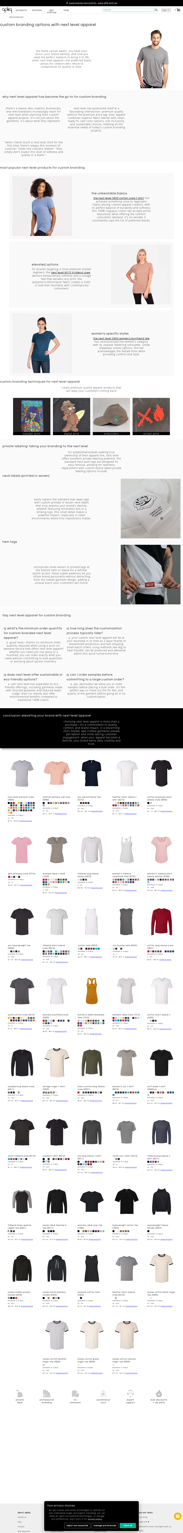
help (66, 10)
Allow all (128, 1525)
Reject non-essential (77, 1525)
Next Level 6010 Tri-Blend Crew (70, 272)
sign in (166, 10)
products (21, 10)
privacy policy (95, 1519)
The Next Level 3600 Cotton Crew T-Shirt (118, 198)
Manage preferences (105, 1525)
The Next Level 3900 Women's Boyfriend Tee (121, 338)
